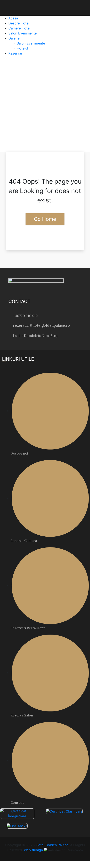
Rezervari (15, 53)
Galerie (13, 38)
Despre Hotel (18, 23)
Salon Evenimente (22, 33)
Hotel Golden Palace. (52, 845)
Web (33, 850)
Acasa (13, 18)
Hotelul (22, 48)
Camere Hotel (19, 28)
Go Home (45, 219)
